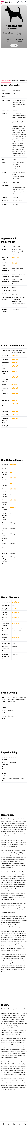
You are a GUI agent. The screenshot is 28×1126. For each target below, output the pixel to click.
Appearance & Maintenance (19, 80)
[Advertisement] (14, 63)
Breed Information (6, 80)
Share (14, 45)
